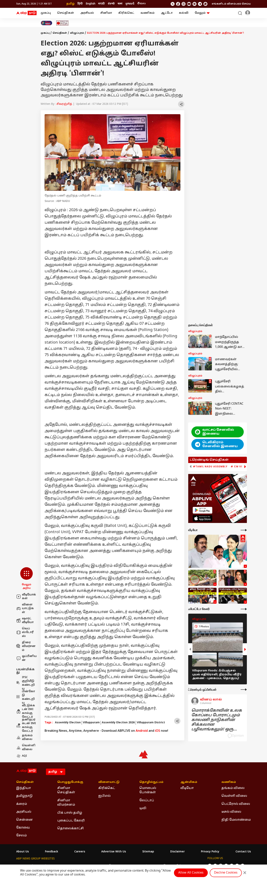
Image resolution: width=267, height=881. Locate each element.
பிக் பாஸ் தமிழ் (69, 813)
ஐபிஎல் (104, 796)
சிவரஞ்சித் (64, 104)
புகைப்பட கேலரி (71, 821)
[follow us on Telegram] (200, 4)
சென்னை (24, 820)
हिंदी (80, 3)
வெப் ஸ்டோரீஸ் (28, 632)
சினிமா (106, 13)
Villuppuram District (151, 722)
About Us (22, 851)
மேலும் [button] (200, 13)
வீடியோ (187, 788)
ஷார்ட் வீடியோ (28, 620)
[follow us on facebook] (178, 4)
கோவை (23, 828)
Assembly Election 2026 (118, 722)
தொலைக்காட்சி (70, 828)
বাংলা (120, 3)
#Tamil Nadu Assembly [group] (210, 466)
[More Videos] (244, 530)
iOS (157, 731)
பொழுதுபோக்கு (70, 782)
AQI (24, 756)
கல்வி (183, 13)
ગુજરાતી (129, 3)
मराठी (101, 3)
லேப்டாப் (146, 800)
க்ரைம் (21, 804)
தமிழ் (70, 3)
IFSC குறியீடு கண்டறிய (28, 683)
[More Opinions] (244, 689)
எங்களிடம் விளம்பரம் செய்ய (231, 4)
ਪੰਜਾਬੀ (111, 3)
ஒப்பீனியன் (29, 658)
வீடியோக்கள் (29, 596)
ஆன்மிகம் (188, 782)
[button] (26, 578)
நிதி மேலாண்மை (236, 820)
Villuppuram (91, 722)
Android (142, 731)
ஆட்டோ (167, 13)
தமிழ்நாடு (24, 796)
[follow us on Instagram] (194, 4)
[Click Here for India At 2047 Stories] (46, 23)
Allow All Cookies (190, 873)
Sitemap (148, 851)
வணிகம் (148, 13)
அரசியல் (87, 13)
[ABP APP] (202, 510)
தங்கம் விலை (27, 737)
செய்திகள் (65, 13)
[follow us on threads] (183, 4)
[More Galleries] (244, 609)
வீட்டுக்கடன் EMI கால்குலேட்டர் (28, 711)
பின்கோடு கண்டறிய (28, 697)
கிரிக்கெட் (126, 13)
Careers (79, 851)
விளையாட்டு (108, 782)
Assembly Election (68, 722)
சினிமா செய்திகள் (66, 790)
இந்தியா (23, 788)
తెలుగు (141, 3)
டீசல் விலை (231, 812)
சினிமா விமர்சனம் (66, 803)
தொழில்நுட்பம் (151, 782)
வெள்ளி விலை (28, 747)
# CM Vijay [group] (239, 466)
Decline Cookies (225, 873)
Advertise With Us (113, 851)
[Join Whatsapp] (205, 4)
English (90, 3)
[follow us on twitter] (172, 4)
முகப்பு (46, 13)
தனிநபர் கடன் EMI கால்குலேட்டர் (29, 725)
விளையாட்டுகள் (28, 608)
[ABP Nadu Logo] (26, 13)
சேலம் (21, 836)
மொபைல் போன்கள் (147, 790)
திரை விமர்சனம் (29, 646)
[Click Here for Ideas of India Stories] (62, 23)
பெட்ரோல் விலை (235, 804)
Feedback (51, 851)
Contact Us (243, 851)
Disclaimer (177, 851)
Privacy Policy (210, 851)
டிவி (142, 808)
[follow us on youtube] (189, 4)
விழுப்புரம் (77, 33)
